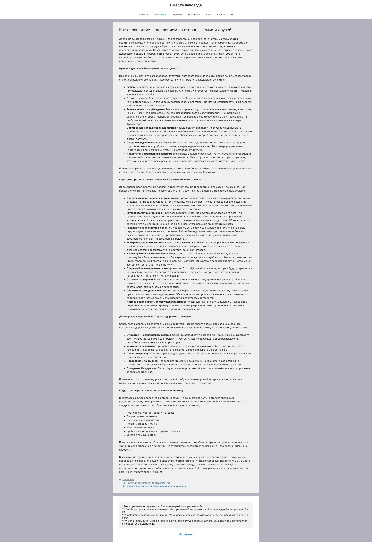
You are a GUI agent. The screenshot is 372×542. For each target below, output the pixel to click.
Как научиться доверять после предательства (146, 482)
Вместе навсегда (186, 5)
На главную (186, 534)
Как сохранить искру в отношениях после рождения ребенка (154, 486)
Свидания (176, 14)
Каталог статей (225, 14)
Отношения (159, 14)
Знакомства (194, 14)
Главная (143, 14)
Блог (208, 14)
